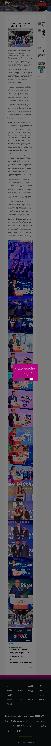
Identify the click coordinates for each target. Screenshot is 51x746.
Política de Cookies (26, 376)
